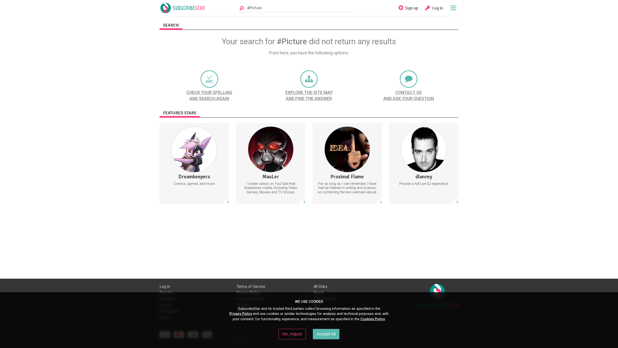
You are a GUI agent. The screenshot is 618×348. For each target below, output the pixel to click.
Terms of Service (251, 286)
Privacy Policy (240, 314)
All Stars (320, 286)
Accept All (326, 334)
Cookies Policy (372, 319)
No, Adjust (292, 334)
